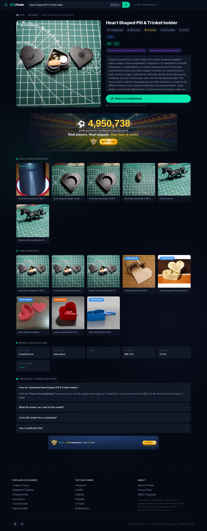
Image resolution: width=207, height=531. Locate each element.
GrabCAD (79, 494)
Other (110, 37)
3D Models (33, 15)
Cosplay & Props (21, 485)
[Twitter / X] (22, 524)
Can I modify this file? (31, 428)
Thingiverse (81, 485)
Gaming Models (20, 508)
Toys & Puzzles (20, 503)
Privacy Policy (145, 490)
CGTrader (80, 503)
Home (21, 15)
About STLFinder (146, 485)
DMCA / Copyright (147, 494)
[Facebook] (15, 524)
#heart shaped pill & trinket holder (165, 50)
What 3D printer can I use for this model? (41, 407)
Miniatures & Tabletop (23, 490)
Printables (80, 499)
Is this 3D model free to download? (38, 417)
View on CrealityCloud (128, 98)
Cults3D (79, 490)
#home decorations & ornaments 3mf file (126, 50)
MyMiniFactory (82, 508)
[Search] (126, 5)
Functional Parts (20, 494)
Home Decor (19, 499)
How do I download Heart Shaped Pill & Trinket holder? (48, 387)
